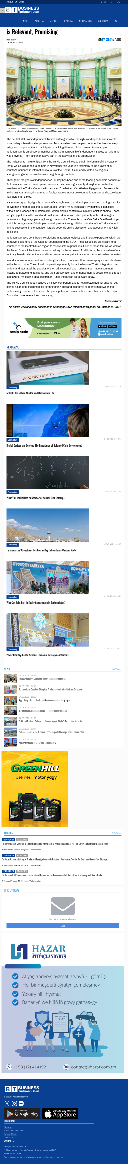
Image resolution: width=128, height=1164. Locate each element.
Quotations (103, 20)
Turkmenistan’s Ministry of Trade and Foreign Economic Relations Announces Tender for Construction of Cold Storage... (55, 859)
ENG (103, 2)
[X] (100, 39)
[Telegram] (111, 39)
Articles (39, 20)
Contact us (9, 1137)
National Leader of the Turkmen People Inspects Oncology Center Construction (51, 732)
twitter (7, 1103)
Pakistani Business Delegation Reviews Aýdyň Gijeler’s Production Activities (50, 721)
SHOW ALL (117, 669)
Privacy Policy (10, 1134)
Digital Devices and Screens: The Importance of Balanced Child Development (44, 445)
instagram (14, 1103)
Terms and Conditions (14, 1130)
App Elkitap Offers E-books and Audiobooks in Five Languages (44, 700)
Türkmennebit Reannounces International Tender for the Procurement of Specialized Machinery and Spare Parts (52, 875)
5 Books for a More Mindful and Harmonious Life (30, 393)
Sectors (53, 20)
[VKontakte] (107, 39)
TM (110, 2)
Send (63, 925)
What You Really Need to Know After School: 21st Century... (35, 498)
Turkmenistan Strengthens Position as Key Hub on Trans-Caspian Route (41, 550)
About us (8, 1127)
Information (85, 20)
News (7, 669)
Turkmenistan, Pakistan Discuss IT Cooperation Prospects (42, 710)
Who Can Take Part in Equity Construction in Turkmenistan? (36, 603)
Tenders (8, 833)
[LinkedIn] (103, 39)
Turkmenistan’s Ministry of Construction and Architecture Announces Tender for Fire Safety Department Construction (55, 843)
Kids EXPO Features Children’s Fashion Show (37, 742)
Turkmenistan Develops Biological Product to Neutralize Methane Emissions (50, 689)
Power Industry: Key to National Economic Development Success (37, 655)
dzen (20, 1103)
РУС (118, 2)
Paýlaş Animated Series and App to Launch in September (42, 678)
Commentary (12, 387)
